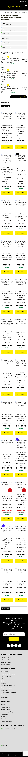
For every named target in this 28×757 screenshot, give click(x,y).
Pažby (7, 33)
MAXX (23, 380)
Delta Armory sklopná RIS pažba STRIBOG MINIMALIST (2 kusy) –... (7, 171)
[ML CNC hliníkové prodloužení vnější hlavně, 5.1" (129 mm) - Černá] (21, 531)
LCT (10, 221)
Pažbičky (8, 42)
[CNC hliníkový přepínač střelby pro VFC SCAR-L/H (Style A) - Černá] (21, 365)
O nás (2, 678)
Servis (2, 681)
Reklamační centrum (6, 688)
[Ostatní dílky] (3, 48)
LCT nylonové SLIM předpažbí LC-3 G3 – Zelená (21, 255)
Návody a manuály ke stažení (8, 674)
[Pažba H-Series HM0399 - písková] (7, 407)
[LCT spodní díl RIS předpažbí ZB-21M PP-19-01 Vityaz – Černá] (21, 284)
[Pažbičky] (3, 43)
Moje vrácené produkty (7, 712)
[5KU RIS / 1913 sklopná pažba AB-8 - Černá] (7, 445)
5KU (10, 382)
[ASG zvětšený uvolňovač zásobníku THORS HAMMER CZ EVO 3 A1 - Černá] (21, 487)
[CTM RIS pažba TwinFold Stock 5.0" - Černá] (7, 574)
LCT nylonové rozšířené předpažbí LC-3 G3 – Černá (21, 215)
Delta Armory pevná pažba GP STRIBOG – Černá (21, 127)
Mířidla (7, 38)
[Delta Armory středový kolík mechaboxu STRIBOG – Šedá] (21, 160)
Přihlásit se (23, 1)
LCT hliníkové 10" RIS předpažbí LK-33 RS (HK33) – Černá (7, 294)
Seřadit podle (5, 102)
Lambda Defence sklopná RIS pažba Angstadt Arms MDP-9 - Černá (7, 128)
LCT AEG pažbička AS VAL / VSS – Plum (21, 334)
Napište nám (4, 671)
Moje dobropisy (5, 714)
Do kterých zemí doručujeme (8, 692)
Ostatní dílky (9, 47)
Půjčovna (3, 683)
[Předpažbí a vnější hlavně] (3, 31)
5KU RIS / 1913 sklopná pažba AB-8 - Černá (7, 456)
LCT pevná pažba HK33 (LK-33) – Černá (7, 215)
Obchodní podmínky (6, 676)
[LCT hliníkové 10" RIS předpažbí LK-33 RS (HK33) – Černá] (7, 284)
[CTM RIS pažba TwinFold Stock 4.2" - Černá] (7, 487)
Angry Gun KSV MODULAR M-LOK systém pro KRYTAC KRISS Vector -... (7, 542)
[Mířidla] (3, 38)
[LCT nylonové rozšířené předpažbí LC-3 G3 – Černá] (21, 205)
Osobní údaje (4, 719)
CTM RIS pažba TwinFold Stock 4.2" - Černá (7, 498)
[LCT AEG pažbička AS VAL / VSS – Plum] (21, 324)
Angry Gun (24, 460)
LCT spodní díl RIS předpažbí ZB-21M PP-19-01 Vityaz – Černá (21, 294)
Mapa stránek (4, 697)
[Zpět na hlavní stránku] (3, 12)
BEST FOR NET (18, 755)
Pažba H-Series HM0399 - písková (7, 415)
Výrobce (4, 133)
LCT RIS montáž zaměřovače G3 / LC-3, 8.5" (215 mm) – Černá (7, 334)
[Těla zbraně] (3, 24)
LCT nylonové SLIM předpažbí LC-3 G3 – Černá (7, 255)
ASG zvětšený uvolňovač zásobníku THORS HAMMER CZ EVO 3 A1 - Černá (21, 498)
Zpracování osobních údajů (8, 685)
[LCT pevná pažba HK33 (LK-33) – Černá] (7, 205)
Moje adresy (4, 716)
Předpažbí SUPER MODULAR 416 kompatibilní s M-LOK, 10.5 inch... (21, 455)
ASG (24, 504)
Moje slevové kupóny (6, 721)
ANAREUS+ (4, 705)
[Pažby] (3, 33)
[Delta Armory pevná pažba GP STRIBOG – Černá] (21, 118)
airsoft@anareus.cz (6, 664)
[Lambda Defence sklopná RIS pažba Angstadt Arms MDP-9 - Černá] (7, 118)
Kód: (3, 137)
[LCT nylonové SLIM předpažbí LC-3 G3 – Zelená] (21, 246)
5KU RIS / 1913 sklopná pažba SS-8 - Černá (7, 376)
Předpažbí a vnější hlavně (12, 31)
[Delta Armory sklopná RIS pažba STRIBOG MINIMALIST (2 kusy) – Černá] (7, 160)
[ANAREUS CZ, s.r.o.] (14, 7)
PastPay (3, 695)
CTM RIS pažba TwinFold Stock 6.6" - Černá (21, 583)
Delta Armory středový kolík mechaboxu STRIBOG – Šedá (21, 172)
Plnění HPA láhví (5, 690)
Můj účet (5, 702)
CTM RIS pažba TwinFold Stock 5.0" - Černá (7, 583)
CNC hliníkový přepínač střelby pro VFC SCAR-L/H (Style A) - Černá (21, 375)
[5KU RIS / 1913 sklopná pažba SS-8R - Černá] (21, 407)
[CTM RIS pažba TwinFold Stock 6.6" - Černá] (21, 574)
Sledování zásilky (5, 709)
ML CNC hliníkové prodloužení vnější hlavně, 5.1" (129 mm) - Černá (21, 541)
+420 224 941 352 (6, 662)
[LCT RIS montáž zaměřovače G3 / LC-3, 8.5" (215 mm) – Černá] (7, 324)
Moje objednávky (5, 707)
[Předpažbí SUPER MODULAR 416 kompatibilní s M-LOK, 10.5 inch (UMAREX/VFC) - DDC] (21, 445)
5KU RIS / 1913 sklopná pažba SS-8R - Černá (21, 416)
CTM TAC (9, 504)
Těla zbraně (8, 24)
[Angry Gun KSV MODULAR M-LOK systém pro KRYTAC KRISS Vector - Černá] (7, 531)
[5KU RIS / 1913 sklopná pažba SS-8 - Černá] (7, 365)
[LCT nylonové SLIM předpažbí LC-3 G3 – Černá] (7, 246)
